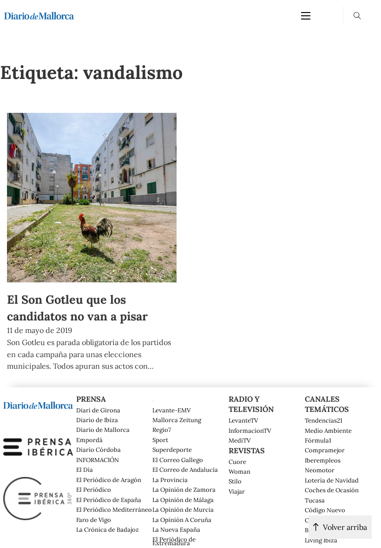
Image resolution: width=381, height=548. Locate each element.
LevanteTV (243, 421)
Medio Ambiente (328, 431)
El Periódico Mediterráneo (114, 510)
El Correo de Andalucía (185, 470)
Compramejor (325, 450)
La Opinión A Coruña (181, 520)
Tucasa (315, 500)
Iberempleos (323, 461)
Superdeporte (172, 450)
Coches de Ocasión (332, 490)
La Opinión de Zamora (184, 490)
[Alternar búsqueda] (357, 16)
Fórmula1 (318, 441)
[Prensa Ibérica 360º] (38, 497)
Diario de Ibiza (97, 420)
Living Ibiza (321, 540)
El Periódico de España (108, 500)
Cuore (237, 462)
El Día (84, 470)
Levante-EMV (171, 410)
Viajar (237, 492)
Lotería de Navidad (332, 481)
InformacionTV (250, 431)
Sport (160, 440)
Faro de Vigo (93, 520)
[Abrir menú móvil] (305, 16)
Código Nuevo (325, 510)
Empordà (89, 440)
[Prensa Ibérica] (38, 445)
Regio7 (161, 430)
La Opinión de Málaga (183, 500)
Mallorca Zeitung (176, 420)
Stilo (235, 481)
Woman (239, 472)
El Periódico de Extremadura (174, 541)
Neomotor (320, 470)
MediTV (239, 441)
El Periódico (93, 490)
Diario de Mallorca (103, 430)
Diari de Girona (98, 410)
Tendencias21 (323, 421)
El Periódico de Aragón (108, 480)
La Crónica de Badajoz (107, 530)
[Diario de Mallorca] (38, 404)
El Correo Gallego (177, 460)
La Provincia (170, 480)
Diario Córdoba (98, 450)
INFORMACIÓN (97, 460)
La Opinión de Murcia (183, 510)
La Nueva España (176, 530)
